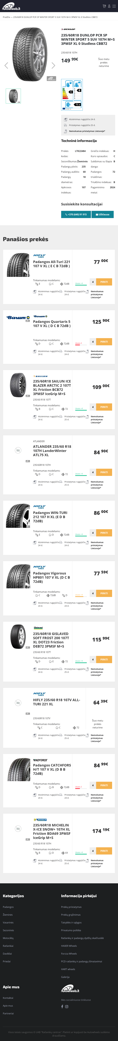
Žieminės (8, 914)
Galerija (65, 977)
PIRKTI (104, 281)
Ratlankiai (8, 945)
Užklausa (103, 214)
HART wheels (68, 969)
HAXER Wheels (69, 945)
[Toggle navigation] (114, 6)
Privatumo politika (71, 930)
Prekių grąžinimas (71, 914)
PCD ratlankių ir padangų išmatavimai (81, 961)
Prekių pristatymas (71, 907)
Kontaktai (8, 997)
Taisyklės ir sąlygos (71, 922)
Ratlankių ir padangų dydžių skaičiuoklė (82, 938)
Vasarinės (8, 922)
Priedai (7, 961)
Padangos (8, 907)
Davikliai (7, 953)
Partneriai (8, 1013)
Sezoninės (8, 930)
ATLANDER (39, 441)
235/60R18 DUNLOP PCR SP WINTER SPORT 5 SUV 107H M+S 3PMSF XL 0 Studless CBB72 (55, 17)
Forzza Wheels (69, 953)
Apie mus (8, 1005)
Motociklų (8, 938)
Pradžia (6, 17)
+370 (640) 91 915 (77, 214)
